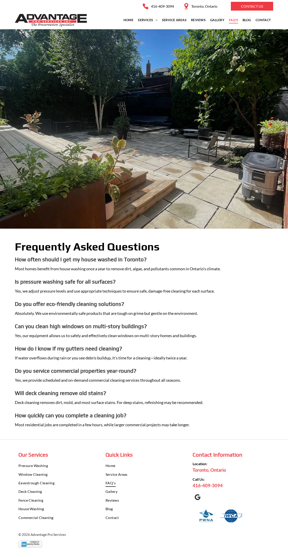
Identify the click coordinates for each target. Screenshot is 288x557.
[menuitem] (128, 19)
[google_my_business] (198, 497)
